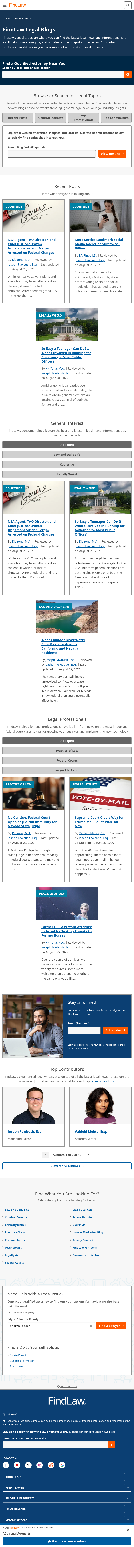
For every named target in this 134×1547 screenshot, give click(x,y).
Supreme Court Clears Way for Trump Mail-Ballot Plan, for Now (99, 821)
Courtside (79, 1225)
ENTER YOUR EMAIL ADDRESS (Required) (25, 1438)
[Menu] (4, 5)
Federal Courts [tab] (67, 760)
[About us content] (127, 1477)
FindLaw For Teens (85, 1247)
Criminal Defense (16, 1217)
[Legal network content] (127, 1519)
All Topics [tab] (67, 445)
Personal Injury (15, 1240)
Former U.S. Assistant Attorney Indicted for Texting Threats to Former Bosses (66, 931)
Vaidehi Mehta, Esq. (92, 833)
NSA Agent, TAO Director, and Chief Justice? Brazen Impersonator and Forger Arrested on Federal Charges (32, 246)
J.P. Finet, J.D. (88, 255)
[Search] (128, 5)
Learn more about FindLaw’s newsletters (86, 1044)
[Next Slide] (88, 1155)
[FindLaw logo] (19, 5)
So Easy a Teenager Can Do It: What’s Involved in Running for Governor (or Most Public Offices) (66, 355)
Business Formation (22, 1361)
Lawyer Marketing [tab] (67, 770)
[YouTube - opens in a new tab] (17, 1465)
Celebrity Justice (15, 1225)
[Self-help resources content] (127, 1498)
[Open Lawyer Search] (67, 74)
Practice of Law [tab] (67, 751)
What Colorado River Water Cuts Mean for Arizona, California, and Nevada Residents (63, 646)
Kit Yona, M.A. (21, 260)
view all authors (103, 1081)
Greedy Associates (84, 1240)
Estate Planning (83, 1217)
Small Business (82, 1210)
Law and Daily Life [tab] (67, 454)
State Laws (16, 1366)
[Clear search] (91, 1325)
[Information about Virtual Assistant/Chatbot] (29, 1533)
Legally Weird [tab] (67, 474)
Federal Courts (14, 1262)
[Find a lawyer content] (127, 1487)
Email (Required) (78, 1023)
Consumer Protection (86, 1255)
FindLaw (6, 18)
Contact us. (15, 1424)
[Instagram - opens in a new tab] (39, 1465)
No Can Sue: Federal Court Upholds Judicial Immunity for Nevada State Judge (32, 821)
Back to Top (68, 1386)
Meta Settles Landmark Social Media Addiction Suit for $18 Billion (99, 244)
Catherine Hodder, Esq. (61, 664)
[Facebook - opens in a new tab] (6, 1465)
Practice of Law (15, 1232)
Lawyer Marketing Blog (88, 1232)
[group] (67, 1123)
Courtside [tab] (67, 464)
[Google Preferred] (62, 1465)
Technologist (13, 1247)
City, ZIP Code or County (23, 1319)
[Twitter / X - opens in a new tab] (28, 1465)
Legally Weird (13, 1255)
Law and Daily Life (17, 1210)
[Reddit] (51, 1465)
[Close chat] (127, 1530)
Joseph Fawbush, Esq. (23, 264)
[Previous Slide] (45, 1155)
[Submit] (111, 1444)
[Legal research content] (127, 1509)
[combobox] (51, 1325)
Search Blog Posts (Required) (26, 147)
